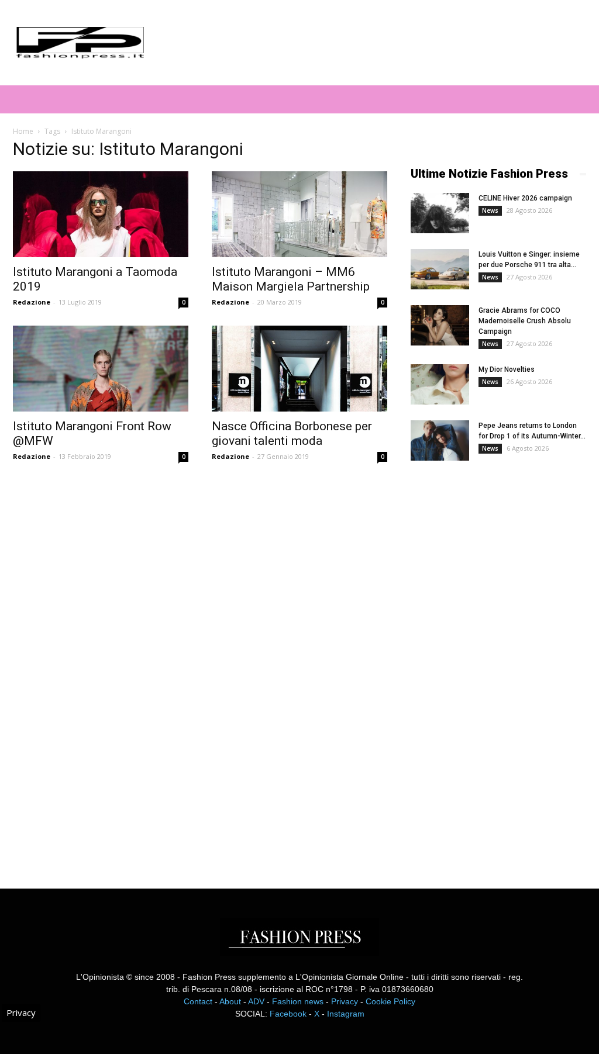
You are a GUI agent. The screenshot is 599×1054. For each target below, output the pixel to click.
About (230, 1001)
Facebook (288, 1013)
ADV (256, 1001)
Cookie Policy (390, 1001)
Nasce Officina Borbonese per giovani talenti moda (292, 433)
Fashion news (297, 1001)
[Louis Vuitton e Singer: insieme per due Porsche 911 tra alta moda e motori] (440, 269)
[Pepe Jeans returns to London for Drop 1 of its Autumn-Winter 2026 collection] (440, 440)
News (490, 210)
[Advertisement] (498, 664)
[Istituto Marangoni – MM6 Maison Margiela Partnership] (299, 214)
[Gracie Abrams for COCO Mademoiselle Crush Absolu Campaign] (440, 325)
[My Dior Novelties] (440, 384)
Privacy (344, 1001)
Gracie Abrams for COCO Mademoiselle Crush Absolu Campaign (524, 321)
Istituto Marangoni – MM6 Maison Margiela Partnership (291, 279)
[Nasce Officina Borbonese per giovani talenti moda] (299, 369)
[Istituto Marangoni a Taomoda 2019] (100, 214)
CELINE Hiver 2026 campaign (525, 198)
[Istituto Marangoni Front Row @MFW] (100, 369)
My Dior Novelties (506, 369)
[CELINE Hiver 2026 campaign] (440, 213)
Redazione (31, 302)
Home (23, 131)
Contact (198, 1001)
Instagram (345, 1013)
